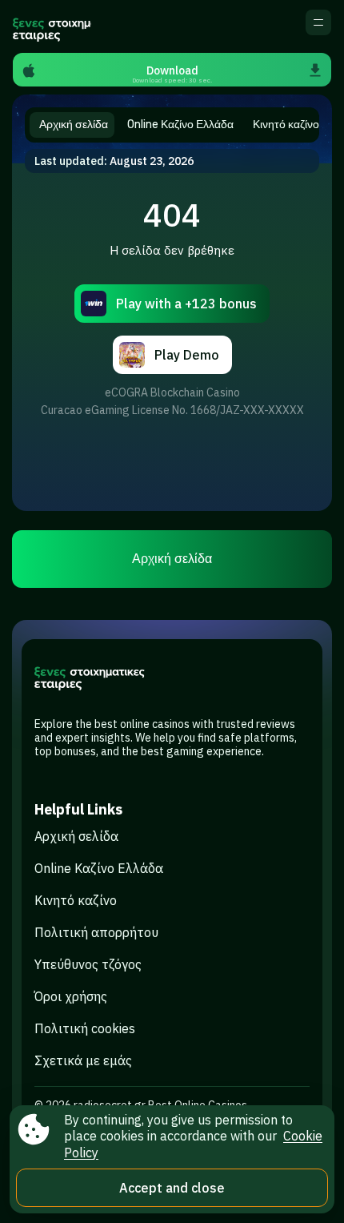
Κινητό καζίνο (75, 900)
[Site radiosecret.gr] (52, 26)
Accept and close (172, 1188)
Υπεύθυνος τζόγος (88, 964)
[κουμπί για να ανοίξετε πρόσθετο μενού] (318, 22)
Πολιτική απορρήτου (96, 932)
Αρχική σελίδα (172, 558)
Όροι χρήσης (70, 996)
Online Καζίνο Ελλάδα (98, 868)
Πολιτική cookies (84, 1028)
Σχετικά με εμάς (83, 1060)
